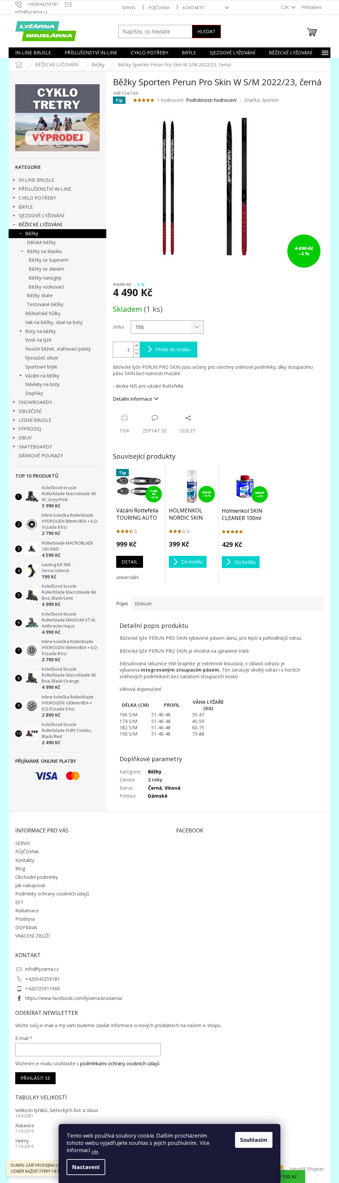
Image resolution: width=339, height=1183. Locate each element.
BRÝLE (26, 207)
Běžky (31, 233)
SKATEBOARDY (35, 446)
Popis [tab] (122, 603)
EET (19, 902)
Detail (129, 562)
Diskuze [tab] (143, 603)
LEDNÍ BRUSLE (35, 420)
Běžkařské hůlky (42, 313)
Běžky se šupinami (48, 260)
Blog (20, 868)
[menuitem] (33, 52)
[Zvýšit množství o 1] (136, 346)
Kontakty (193, 8)
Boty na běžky (40, 331)
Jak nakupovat (30, 885)
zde (94, 1151)
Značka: (261, 100)
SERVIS (128, 8)
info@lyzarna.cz (42, 969)
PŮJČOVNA (159, 8)
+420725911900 (42, 988)
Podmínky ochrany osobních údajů (52, 893)
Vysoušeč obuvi (41, 358)
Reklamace (27, 910)
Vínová (172, 788)
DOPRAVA (26, 927)
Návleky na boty (42, 384)
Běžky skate (40, 295)
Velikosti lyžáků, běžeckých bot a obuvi (56, 1110)
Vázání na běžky (42, 375)
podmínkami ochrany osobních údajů (120, 1063)
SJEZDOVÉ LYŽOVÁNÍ (41, 215)
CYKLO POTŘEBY (37, 198)
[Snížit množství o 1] (136, 353)
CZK (285, 7)
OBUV (25, 437)
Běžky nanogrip (45, 278)
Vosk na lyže (38, 340)
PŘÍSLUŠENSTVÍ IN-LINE (45, 189)
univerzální (127, 577)
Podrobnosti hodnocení (211, 100)
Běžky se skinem (46, 269)
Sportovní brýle (41, 366)
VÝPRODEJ (30, 429)
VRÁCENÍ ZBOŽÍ (32, 936)
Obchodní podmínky (36, 877)
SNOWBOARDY (35, 402)
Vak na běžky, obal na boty (53, 322)
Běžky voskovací (46, 287)
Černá (155, 788)
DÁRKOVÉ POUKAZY (41, 455)
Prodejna (25, 919)
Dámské (158, 796)
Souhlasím (253, 1140)
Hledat (206, 31)
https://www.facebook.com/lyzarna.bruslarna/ (73, 998)
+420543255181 (42, 979)
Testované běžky (45, 304)
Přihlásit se (35, 1078)
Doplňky (34, 393)
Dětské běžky (41, 242)
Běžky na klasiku (44, 251)
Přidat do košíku (173, 349)
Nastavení (86, 1167)
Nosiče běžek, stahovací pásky (58, 349)
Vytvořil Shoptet (307, 1169)
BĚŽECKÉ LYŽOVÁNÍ (40, 224)
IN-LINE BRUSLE (36, 180)
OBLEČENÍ (30, 411)
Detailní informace (132, 399)
